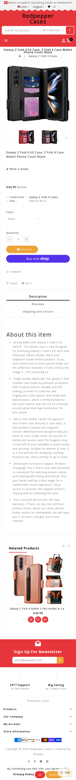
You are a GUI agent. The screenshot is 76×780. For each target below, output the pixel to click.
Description (38, 296)
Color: (10, 212)
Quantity (12, 233)
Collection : (18, 197)
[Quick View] (45, 619)
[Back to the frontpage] (20, 56)
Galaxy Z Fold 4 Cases (42, 56)
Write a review (18, 169)
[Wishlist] (50, 6)
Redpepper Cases (38, 18)
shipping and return (38, 311)
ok (40, 774)
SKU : (13, 201)
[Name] (60, 660)
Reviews (38, 304)
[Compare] (56, 6)
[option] (26, 137)
